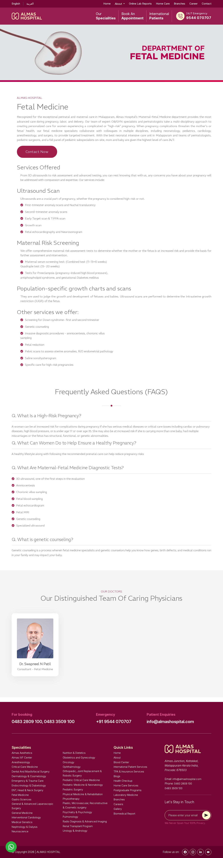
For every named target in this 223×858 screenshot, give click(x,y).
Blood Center (121, 762)
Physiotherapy (71, 798)
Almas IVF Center (22, 757)
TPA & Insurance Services (129, 771)
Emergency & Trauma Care (28, 780)
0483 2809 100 (183, 783)
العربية (30, 3)
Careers (118, 804)
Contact (206, 3)
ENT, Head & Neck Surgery (27, 790)
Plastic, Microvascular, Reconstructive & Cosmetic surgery (85, 805)
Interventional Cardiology (26, 817)
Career (193, 3)
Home (107, 3)
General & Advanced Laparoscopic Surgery (32, 806)
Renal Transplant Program (78, 826)
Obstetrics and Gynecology (79, 757)
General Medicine (22, 813)
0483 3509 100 (59, 721)
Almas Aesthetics (22, 752)
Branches (179, 3)
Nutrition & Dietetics (74, 752)
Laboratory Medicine (126, 795)
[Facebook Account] (185, 852)
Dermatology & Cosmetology (29, 776)
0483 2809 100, (27, 721)
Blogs (117, 776)
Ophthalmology (71, 766)
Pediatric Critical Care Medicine (81, 780)
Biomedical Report (124, 813)
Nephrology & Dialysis (24, 826)
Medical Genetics (22, 822)
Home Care (163, 3)
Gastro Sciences (21, 799)
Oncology (68, 762)
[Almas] (27, 16)
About (117, 757)
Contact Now (37, 151)
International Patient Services (130, 766)
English (16, 3)
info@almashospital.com (170, 721)
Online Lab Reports (140, 3)
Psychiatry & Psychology (77, 812)
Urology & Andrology (75, 830)
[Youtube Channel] (208, 852)
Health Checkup (123, 780)
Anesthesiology (21, 762)
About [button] (119, 3)
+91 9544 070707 (113, 721)
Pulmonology (70, 816)
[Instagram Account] (193, 852)
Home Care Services (126, 785)
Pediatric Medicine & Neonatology (83, 784)
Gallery (118, 809)
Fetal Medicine (20, 795)
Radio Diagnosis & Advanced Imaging (85, 821)
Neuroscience (20, 831)
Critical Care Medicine (25, 766)
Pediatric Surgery (73, 789)
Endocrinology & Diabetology (29, 785)
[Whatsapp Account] (200, 852)
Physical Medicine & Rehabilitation (83, 794)
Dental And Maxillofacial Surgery (30, 771)
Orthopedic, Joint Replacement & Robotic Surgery (82, 773)
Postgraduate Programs (127, 790)
